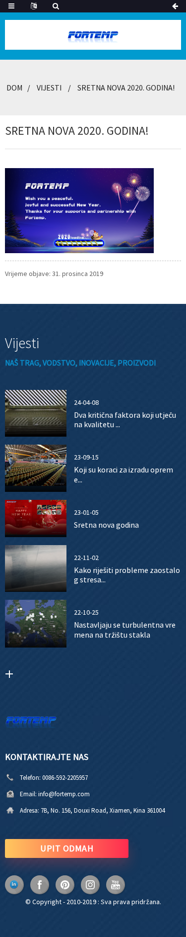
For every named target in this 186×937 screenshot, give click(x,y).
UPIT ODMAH (66, 848)
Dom (14, 88)
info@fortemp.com (64, 794)
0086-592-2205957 (65, 777)
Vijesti (49, 88)
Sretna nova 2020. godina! (126, 88)
